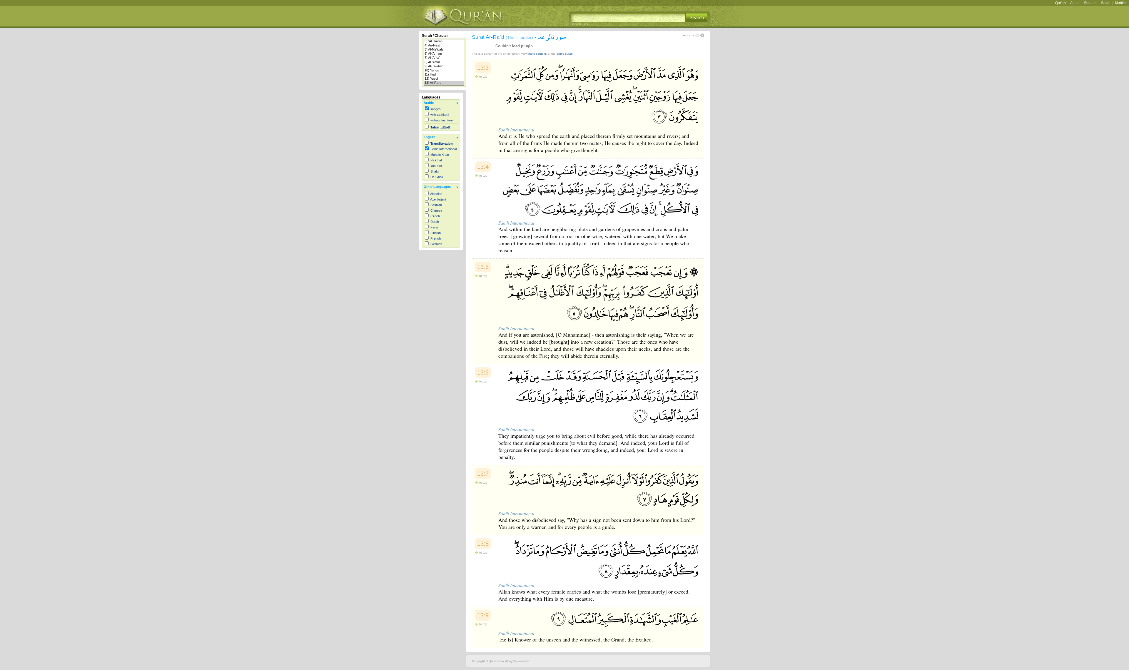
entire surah (565, 53)
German (436, 244)
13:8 (483, 543)
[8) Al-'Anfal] (444, 62)
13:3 (483, 67)
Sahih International (443, 149)
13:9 (483, 615)
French (435, 238)
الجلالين (440, 127)
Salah (1105, 3)
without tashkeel (441, 120)
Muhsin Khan (439, 154)
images (435, 109)
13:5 (483, 267)
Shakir (435, 171)
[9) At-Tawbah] (444, 66)
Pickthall (436, 160)
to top (483, 76)
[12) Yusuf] (444, 79)
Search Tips (579, 24)
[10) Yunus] (444, 70)
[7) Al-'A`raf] (444, 58)
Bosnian (436, 205)
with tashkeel (439, 114)
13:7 (483, 473)
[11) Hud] (444, 75)
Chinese (436, 210)
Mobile (1120, 3)
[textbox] (628, 17)
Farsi (434, 227)
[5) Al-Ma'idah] (444, 50)
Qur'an (1060, 3)
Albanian (436, 194)
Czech (435, 216)
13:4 (483, 166)
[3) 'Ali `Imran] (444, 41)
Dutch (434, 221)
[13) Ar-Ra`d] (444, 83)
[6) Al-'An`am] (444, 54)
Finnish (435, 233)
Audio (1075, 3)
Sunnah (1090, 3)
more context (537, 53)
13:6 (483, 372)
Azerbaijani (438, 199)
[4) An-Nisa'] (444, 46)
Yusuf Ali (436, 166)
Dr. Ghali (436, 177)
